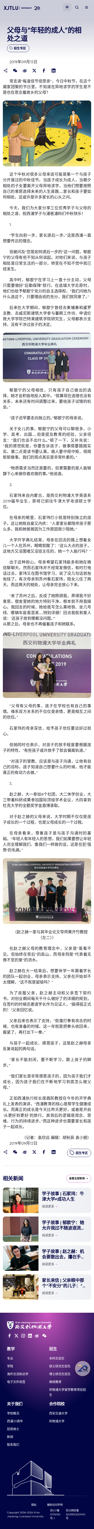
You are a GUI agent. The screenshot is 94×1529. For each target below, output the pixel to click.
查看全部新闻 (77, 1178)
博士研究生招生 (60, 1374)
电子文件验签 (16, 1382)
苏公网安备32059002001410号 (75, 1514)
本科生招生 (56, 1358)
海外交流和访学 (17, 1374)
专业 (10, 1358)
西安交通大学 (58, 1413)
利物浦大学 (56, 1421)
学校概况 (13, 1413)
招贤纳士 (13, 1429)
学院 (10, 1366)
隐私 (34, 1504)
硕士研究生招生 (60, 1366)
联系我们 (13, 1444)
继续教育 (55, 1382)
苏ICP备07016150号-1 (55, 1514)
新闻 (10, 1436)
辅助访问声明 (55, 1504)
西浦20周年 (15, 1421)
